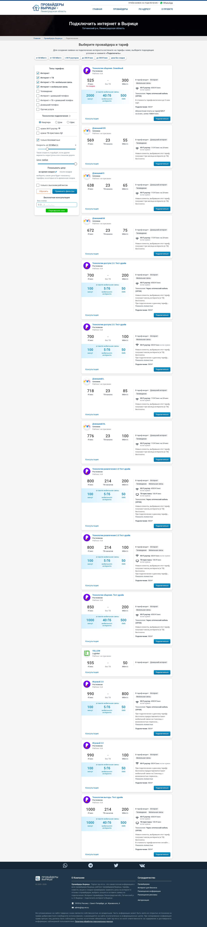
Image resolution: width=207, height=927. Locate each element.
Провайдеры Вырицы (53, 38)
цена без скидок (118, 58)
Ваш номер (42, 201)
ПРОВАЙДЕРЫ (52, 5)
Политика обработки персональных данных (94, 921)
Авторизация (143, 900)
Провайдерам (144, 884)
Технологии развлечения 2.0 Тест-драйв (111, 469)
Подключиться (162, 119)
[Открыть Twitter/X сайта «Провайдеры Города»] (116, 866)
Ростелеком (97, 71)
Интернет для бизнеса (147, 888)
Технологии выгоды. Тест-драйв (107, 797)
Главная (37, 38)
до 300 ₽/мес (87, 58)
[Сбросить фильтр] (75, 145)
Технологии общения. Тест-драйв (108, 595)
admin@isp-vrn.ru (82, 908)
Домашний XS (98, 128)
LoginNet (96, 653)
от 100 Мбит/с (56, 58)
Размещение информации (149, 891)
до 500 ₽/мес (102, 58)
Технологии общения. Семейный (107, 68)
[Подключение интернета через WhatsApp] (65, 866)
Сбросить (43, 191)
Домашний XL (98, 424)
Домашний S (98, 173)
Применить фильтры (64, 191)
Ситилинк (96, 131)
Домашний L (98, 379)
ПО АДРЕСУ (144, 9)
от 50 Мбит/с (41, 58)
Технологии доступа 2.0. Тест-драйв (109, 263)
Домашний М (98, 218)
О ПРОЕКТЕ (167, 9)
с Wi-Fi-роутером (72, 58)
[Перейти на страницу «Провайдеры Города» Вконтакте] (141, 866)
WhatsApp (168, 3)
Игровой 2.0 (98, 682)
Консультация (92, 119)
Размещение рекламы (147, 895)
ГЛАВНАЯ (97, 9)
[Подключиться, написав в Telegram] (90, 865)
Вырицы (48, 8)
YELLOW (96, 651)
